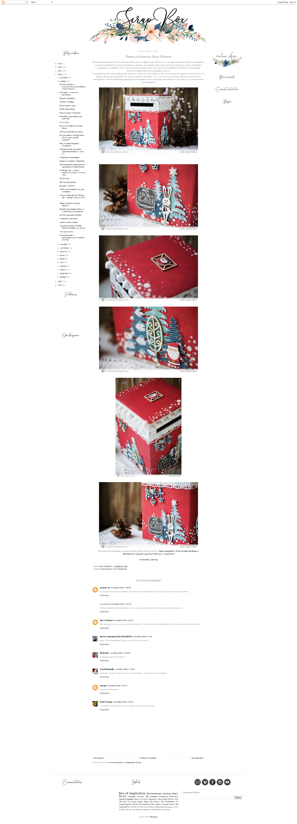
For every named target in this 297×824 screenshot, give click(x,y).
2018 (60, 67)
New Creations (106, 620)
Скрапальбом (124, 807)
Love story (64, 122)
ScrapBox (122, 810)
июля (62, 255)
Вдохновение (154, 793)
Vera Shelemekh (107, 669)
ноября (63, 81)
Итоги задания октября (70, 215)
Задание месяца (136, 796)
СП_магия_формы (135, 801)
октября (64, 244)
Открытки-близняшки (69, 157)
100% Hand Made (67, 109)
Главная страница (148, 758)
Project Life (137, 807)
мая (62, 262)
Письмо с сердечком (164, 554)
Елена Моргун (149, 807)
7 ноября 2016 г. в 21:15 (124, 669)
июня (62, 259)
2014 (60, 285)
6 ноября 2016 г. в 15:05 (121, 587)
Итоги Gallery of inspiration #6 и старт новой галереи (72, 137)
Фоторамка (169, 807)
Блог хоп (132, 810)
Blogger (153, 816)
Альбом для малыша (69, 222)
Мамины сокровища (143, 810)
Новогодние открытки (70, 113)
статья (175, 807)
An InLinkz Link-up (148, 559)
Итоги (122, 796)
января (63, 277)
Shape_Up (148, 801)
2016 (60, 74)
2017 (60, 71)
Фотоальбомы (144, 804)
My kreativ (104, 653)
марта (63, 269)
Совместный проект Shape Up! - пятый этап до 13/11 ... (72, 197)
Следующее (98, 758)
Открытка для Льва (68, 218)
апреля (63, 266)
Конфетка (163, 796)
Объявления (169, 801)
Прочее (135, 804)
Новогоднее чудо (68, 105)
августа (63, 251)
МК (152, 804)
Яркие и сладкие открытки (72, 161)
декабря (64, 77)
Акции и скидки (162, 804)
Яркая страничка (67, 98)
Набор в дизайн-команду (71, 131)
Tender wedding (67, 102)
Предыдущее (198, 758)
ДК (143, 807)
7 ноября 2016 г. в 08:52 (120, 653)
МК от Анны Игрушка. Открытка (69, 144)
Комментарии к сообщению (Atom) (124, 762)
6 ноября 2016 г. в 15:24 (121, 604)
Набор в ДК (158, 801)
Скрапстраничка (126, 799)
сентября (64, 248)
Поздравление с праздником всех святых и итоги (72, 237)
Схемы (163, 810)
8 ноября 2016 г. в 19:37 (117, 685)
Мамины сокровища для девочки (71, 117)
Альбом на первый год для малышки (72, 190)
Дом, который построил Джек (71, 127)
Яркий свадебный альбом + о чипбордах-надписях (72, 210)
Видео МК (174, 804)
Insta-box (174, 796)
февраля (64, 273)
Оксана (103, 685)
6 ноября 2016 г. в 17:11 (142, 636)
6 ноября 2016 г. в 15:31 (123, 620)
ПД (146, 796)
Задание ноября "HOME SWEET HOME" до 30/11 (72, 227)
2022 (60, 63)
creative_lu (105, 587)
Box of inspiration (120, 569)
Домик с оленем (67, 185)
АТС (127, 810)
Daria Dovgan (106, 702)
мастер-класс (170, 793)
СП (177, 801)
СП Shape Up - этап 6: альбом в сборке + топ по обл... (72, 172)
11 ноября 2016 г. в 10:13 (123, 702)
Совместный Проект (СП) (167, 799)
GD (131, 807)
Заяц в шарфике (167, 551)
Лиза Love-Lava (141, 799)
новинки (153, 796)
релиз (168, 810)
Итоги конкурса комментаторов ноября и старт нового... (72, 86)
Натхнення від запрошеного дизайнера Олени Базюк (72, 165)
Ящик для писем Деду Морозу (70, 204)
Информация (159, 807)
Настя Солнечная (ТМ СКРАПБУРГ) (116, 636)
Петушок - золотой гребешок (69, 93)
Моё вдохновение (68, 182)
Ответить (104, 595)
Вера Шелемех (107, 569)
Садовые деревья (144, 554)
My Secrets (64, 178)
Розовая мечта (66, 231)
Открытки (152, 799)
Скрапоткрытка (125, 804)
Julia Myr (123, 801)
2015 (60, 281)
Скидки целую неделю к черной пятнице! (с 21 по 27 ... (72, 151)
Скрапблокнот (155, 810)
